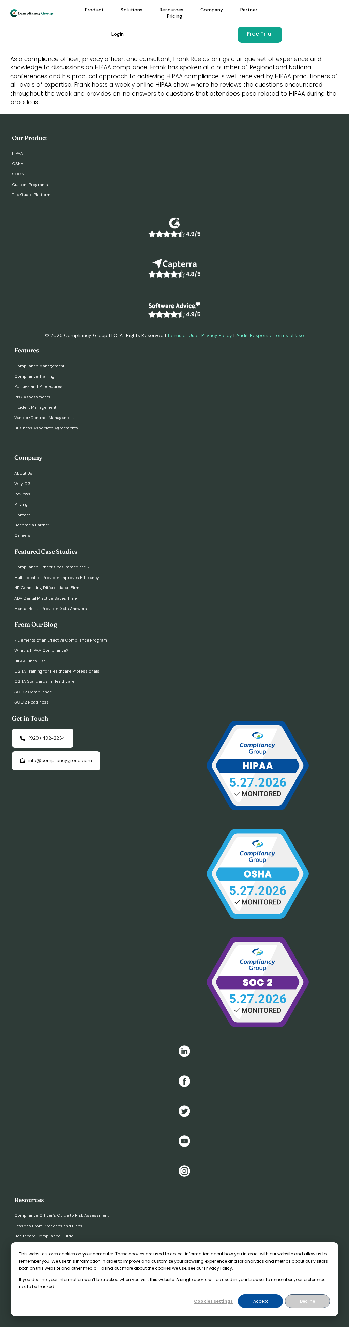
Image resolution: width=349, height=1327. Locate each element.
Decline (307, 1301)
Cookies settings (213, 1301)
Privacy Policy (216, 335)
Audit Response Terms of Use (270, 335)
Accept (260, 1301)
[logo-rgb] (32, 12)
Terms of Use (182, 335)
